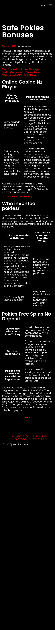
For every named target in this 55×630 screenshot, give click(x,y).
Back (27, 417)
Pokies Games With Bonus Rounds (22, 72)
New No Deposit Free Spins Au (19, 75)
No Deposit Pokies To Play (17, 196)
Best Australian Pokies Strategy (20, 69)
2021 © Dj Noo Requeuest (16, 444)
